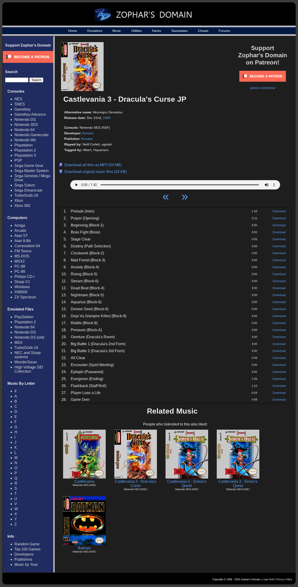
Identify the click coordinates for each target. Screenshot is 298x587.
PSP (18, 160)
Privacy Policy (284, 579)
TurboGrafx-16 (26, 195)
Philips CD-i (24, 277)
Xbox (18, 200)
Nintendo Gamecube (31, 135)
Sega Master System (31, 171)
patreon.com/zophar (262, 88)
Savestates (179, 31)
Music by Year (26, 565)
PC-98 (19, 271)
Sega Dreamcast (28, 190)
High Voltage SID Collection (28, 369)
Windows (22, 287)
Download (279, 211)
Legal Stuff (268, 579)
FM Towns (22, 251)
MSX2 (19, 261)
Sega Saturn (24, 185)
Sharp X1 (22, 282)
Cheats (203, 31)
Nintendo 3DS (26, 125)
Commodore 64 (27, 246)
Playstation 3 (25, 155)
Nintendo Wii (25, 140)
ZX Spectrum (25, 297)
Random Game (27, 544)
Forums (224, 31)
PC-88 (19, 266)
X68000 (20, 292)
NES (18, 99)
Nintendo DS (25, 119)
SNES (19, 104)
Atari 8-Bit (22, 241)
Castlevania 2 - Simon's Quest (186, 483)
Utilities (136, 31)
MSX (18, 342)
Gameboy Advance (30, 114)
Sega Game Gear (28, 166)
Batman (84, 548)
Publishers (23, 559)
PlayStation (24, 317)
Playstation (23, 145)
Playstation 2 (25, 150)
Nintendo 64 (24, 130)
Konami (88, 133)
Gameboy (22, 109)
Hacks (156, 31)
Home (72, 31)
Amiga (19, 225)
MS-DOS (21, 256)
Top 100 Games (27, 549)
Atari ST (21, 236)
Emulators (94, 31)
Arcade (20, 231)
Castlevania (84, 481)
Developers (24, 554)
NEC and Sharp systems (27, 355)
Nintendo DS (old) (29, 337)
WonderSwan (25, 362)
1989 (106, 118)
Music (116, 31)
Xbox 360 (22, 206)
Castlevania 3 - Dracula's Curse (135, 483)
